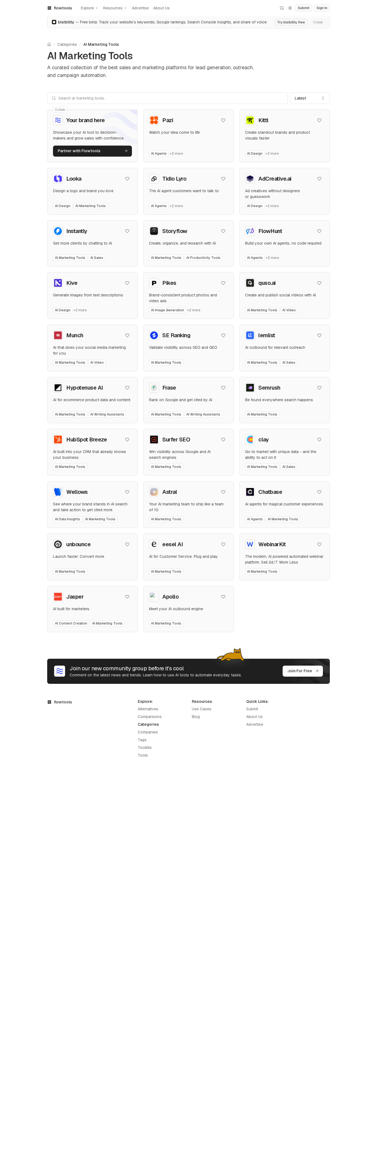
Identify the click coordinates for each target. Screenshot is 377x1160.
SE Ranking (176, 335)
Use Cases (201, 708)
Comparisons (150, 716)
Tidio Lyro (174, 178)
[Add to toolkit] (223, 120)
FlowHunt (270, 231)
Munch (74, 335)
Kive (71, 282)
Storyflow (174, 231)
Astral (169, 491)
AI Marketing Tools (101, 44)
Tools (143, 755)
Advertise (140, 8)
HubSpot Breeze (86, 439)
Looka (73, 178)
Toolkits (145, 747)
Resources (113, 8)
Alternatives (148, 708)
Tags (142, 739)
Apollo (170, 596)
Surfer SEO (176, 439)
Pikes (169, 282)
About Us (161, 8)
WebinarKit (272, 544)
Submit (252, 708)
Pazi (167, 120)
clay (263, 439)
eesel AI (172, 544)
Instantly (76, 231)
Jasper (75, 596)
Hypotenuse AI (84, 387)
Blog (196, 716)
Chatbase (270, 491)
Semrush (269, 387)
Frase (169, 387)
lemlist (266, 335)
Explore (87, 8)
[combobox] (310, 98)
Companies (148, 732)
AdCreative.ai (274, 178)
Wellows (77, 491)
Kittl (263, 120)
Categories (67, 44)
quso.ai (267, 282)
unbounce (78, 544)
